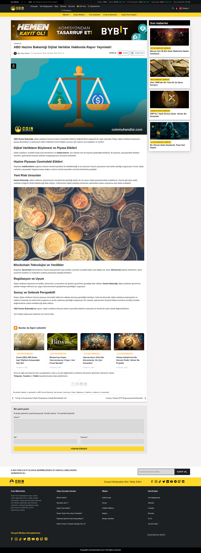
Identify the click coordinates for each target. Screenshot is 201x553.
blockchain (66, 392)
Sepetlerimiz (95, 6)
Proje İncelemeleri (110, 15)
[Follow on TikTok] (160, 481)
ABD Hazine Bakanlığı (45, 392)
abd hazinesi (58, 392)
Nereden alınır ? (63, 503)
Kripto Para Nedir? (63, 508)
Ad (15, 437)
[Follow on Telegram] (175, 481)
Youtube (125, 53)
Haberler (66, 15)
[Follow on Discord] (183, 481)
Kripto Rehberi (79, 15)
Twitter (36, 376)
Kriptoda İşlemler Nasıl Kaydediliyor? (70, 518)
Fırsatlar (151, 508)
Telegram (18, 376)
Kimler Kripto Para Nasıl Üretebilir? (69, 513)
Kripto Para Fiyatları (129, 15)
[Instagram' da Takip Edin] (156, 481)
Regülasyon (80, 392)
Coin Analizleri (94, 15)
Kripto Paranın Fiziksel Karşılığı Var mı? (71, 524)
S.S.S (150, 518)
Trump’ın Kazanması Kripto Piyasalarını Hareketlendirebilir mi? (41, 398)
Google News (139, 53)
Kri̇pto (73, 392)
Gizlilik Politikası (108, 508)
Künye (104, 503)
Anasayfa (34, 6)
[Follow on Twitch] (179, 481)
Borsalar (72, 6)
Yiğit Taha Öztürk (23, 53)
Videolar (63, 6)
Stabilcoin (88, 392)
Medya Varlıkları (108, 518)
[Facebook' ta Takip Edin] (152, 481)
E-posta (84, 437)
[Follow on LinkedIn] (167, 481)
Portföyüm (67, 10)
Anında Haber (153, 524)
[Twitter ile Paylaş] (77, 384)
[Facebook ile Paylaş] (73, 384)
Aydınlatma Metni (156, 534)
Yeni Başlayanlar (46, 6)
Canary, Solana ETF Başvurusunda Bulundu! (124, 398)
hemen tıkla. (49, 314)
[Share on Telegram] (85, 384)
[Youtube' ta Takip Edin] (171, 481)
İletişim (104, 513)
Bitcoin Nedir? (62, 498)
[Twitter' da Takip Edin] (163, 481)
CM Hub (82, 6)
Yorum (17, 417)
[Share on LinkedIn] (81, 384)
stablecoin (96, 392)
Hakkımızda (106, 498)
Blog (56, 6)
